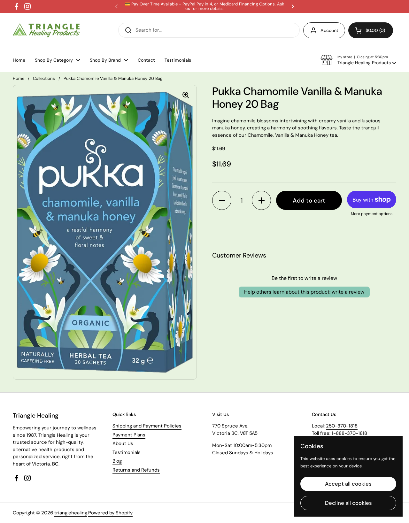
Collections (44, 78)
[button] (358, 60)
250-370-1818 (342, 426)
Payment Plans (128, 435)
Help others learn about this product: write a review (304, 291)
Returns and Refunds (136, 470)
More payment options (371, 213)
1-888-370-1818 (349, 433)
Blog (117, 461)
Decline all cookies (348, 502)
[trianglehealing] (46, 30)
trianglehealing (70, 513)
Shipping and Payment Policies (146, 426)
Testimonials (126, 452)
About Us (122, 443)
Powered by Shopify (110, 513)
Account (329, 30)
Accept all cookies (348, 483)
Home (18, 78)
